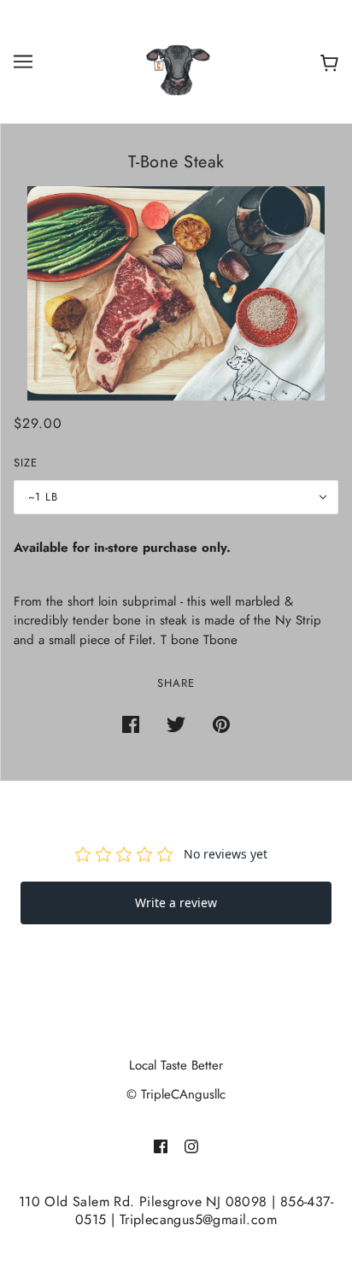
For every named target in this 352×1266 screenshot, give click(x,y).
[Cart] (326, 62)
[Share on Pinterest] (221, 723)
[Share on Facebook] (131, 723)
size (26, 462)
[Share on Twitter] (176, 723)
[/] (176, 59)
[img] (160, 1145)
